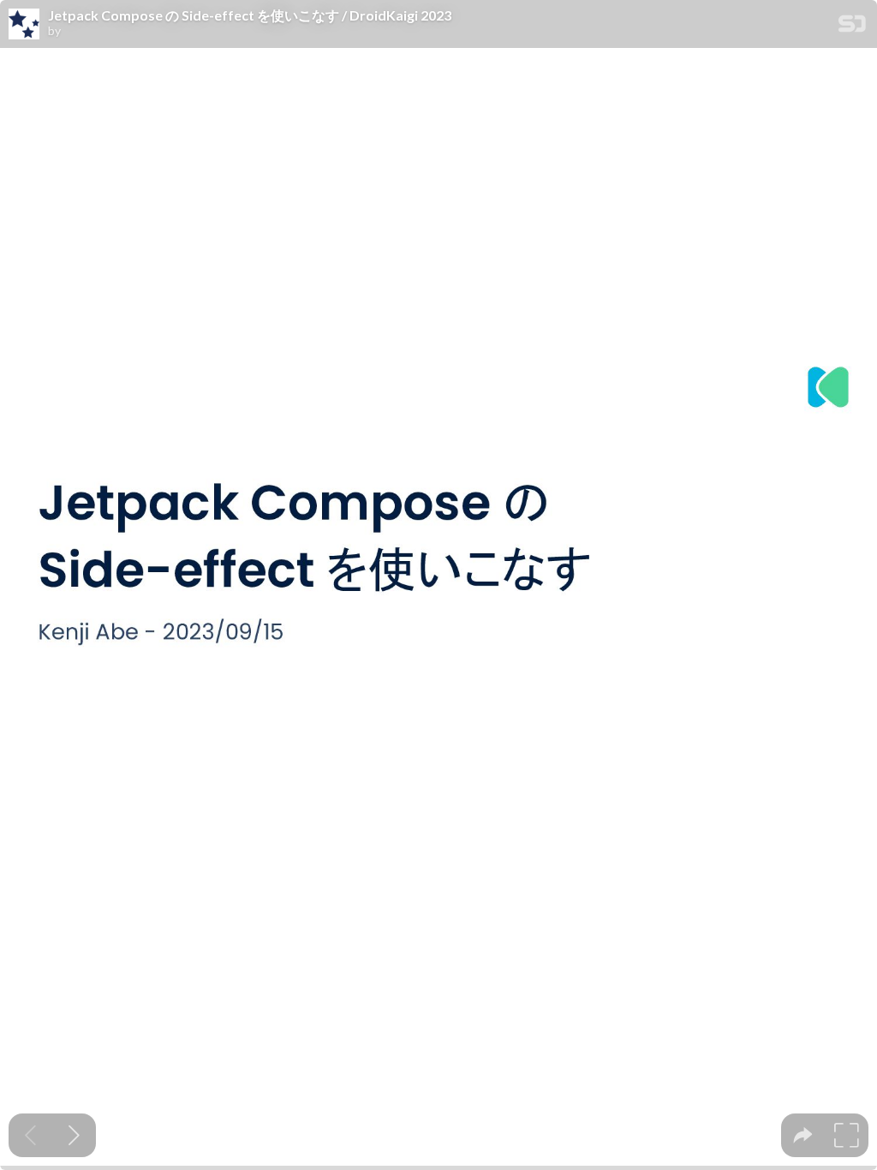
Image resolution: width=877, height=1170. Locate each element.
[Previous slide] (30, 1135)
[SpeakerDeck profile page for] (24, 25)
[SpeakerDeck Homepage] (852, 27)
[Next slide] (74, 1135)
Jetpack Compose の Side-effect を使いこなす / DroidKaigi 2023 (249, 15)
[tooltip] (803, 1135)
